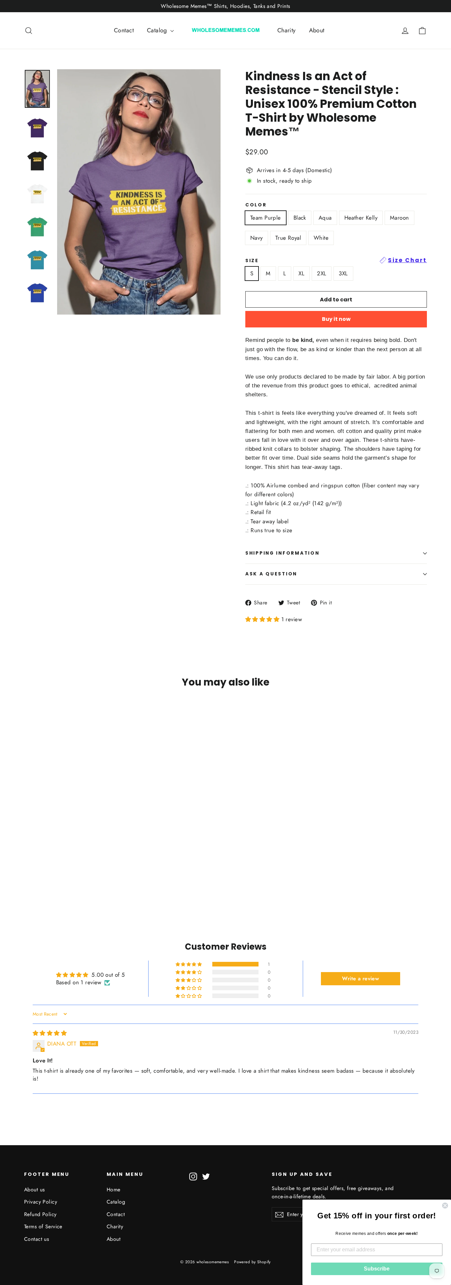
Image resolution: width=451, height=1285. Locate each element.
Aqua (325, 218)
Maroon (399, 218)
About (317, 30)
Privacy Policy (40, 1202)
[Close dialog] (445, 1205)
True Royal (288, 238)
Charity (286, 30)
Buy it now (336, 319)
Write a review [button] (360, 978)
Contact (124, 30)
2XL (321, 273)
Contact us (36, 1239)
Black (300, 218)
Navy (256, 238)
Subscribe (377, 1268)
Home (114, 1189)
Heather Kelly (361, 218)
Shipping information (282, 553)
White (321, 238)
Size (336, 260)
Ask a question (271, 574)
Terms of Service (43, 1226)
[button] (263, 619)
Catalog (158, 30)
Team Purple (265, 218)
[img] (50, 1033)
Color (256, 205)
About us (34, 1189)
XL (301, 273)
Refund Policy (40, 1214)
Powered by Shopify (252, 1262)
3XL (343, 273)
